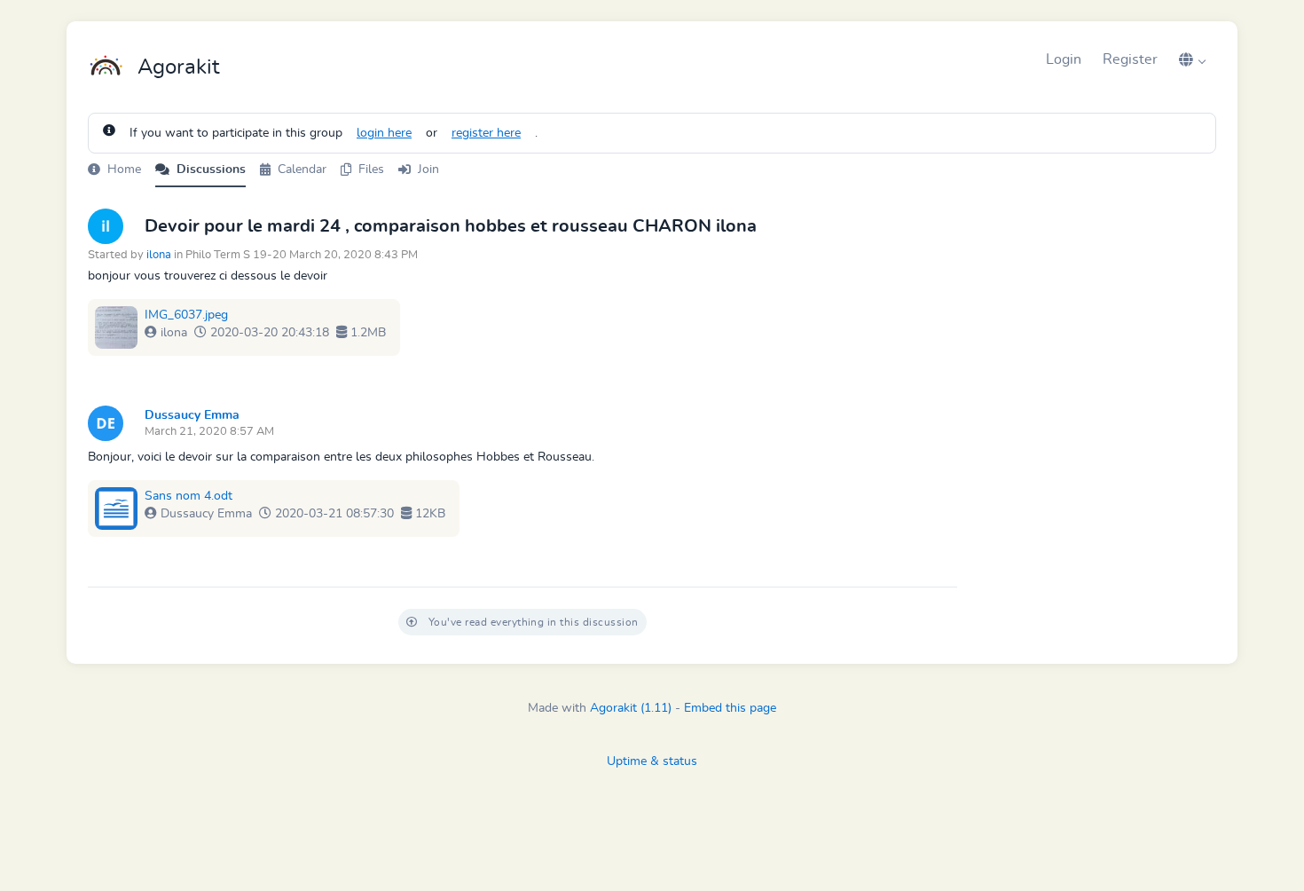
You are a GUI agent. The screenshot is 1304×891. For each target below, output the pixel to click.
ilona (158, 255)
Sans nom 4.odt (188, 496)
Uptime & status (652, 761)
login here (384, 133)
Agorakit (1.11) (631, 708)
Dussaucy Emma (192, 415)
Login (1063, 59)
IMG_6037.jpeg (186, 315)
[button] (1192, 59)
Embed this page (730, 708)
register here (486, 133)
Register (1130, 59)
